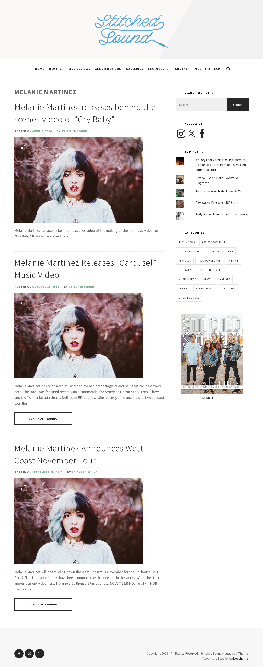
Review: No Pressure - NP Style (216, 202)
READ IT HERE (212, 398)
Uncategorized (189, 297)
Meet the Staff (210, 269)
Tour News (228, 288)
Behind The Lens (190, 251)
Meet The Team (208, 69)
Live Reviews (79, 69)
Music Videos (187, 279)
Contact (182, 69)
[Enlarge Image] (23, 146)
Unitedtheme (238, 658)
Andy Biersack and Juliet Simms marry (222, 214)
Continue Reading (43, 418)
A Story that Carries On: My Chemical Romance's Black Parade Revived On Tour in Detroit (221, 165)
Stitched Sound (74, 131)
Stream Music (205, 288)
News (53, 69)
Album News (187, 242)
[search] (226, 69)
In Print (233, 260)
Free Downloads (209, 260)
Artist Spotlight (213, 242)
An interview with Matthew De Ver (219, 191)
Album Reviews (108, 69)
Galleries (134, 69)
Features (156, 69)
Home (39, 69)
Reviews (184, 288)
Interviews (186, 269)
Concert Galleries (220, 251)
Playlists (223, 279)
